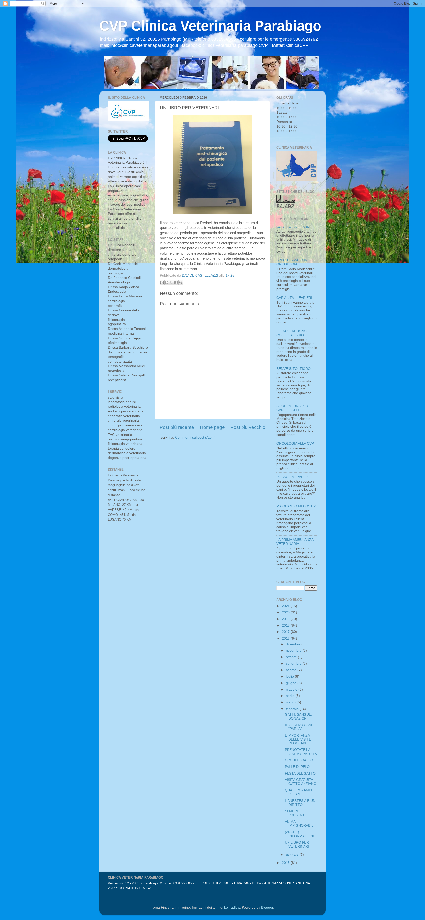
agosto (291, 670)
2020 (286, 612)
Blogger (267, 907)
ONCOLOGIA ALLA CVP (295, 443)
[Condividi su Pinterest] (180, 282)
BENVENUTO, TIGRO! (294, 369)
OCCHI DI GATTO (299, 760)
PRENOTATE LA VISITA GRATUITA (301, 752)
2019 (286, 619)
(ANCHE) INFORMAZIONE (300, 834)
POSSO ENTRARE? (292, 477)
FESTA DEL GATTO (300, 773)
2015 (286, 863)
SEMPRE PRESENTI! (295, 813)
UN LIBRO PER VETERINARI (297, 844)
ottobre (292, 657)
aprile (290, 696)
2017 (286, 632)
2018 (286, 625)
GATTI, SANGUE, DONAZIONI (298, 716)
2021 (286, 606)
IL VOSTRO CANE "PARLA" (299, 727)
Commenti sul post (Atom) (195, 437)
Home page (212, 427)
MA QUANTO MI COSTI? (296, 506)
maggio (292, 689)
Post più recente (177, 427)
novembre (294, 650)
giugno (291, 683)
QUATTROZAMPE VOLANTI (299, 792)
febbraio (293, 709)
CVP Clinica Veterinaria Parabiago (210, 25)
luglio (290, 676)
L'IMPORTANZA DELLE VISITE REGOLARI (298, 739)
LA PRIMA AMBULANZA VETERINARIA (294, 542)
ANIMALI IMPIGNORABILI (299, 823)
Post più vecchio (247, 427)
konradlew (232, 907)
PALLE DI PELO (297, 767)
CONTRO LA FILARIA (293, 227)
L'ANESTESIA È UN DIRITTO (300, 803)
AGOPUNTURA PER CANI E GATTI (292, 408)
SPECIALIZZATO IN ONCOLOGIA (291, 262)
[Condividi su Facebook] (176, 282)
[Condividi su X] (171, 282)
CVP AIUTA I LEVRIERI (294, 298)
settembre (294, 663)
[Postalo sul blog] (166, 282)
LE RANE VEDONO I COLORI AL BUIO (292, 333)
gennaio (292, 854)
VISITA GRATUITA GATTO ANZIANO (300, 782)
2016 (286, 638)
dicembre (293, 644)
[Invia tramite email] (162, 282)
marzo (291, 702)
